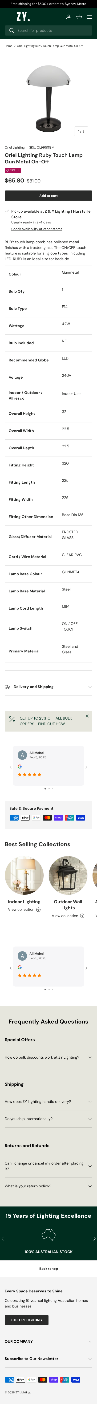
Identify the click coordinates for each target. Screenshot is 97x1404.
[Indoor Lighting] (24, 875)
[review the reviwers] (20, 767)
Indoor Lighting (24, 902)
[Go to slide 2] (49, 788)
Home (8, 46)
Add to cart (48, 196)
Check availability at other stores (36, 229)
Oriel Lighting (15, 147)
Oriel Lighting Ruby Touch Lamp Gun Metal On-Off (50, 46)
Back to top (48, 1268)
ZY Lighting (23, 1392)
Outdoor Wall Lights (68, 905)
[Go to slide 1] (45, 788)
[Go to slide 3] (52, 788)
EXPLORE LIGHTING (26, 1320)
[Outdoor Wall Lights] (68, 875)
